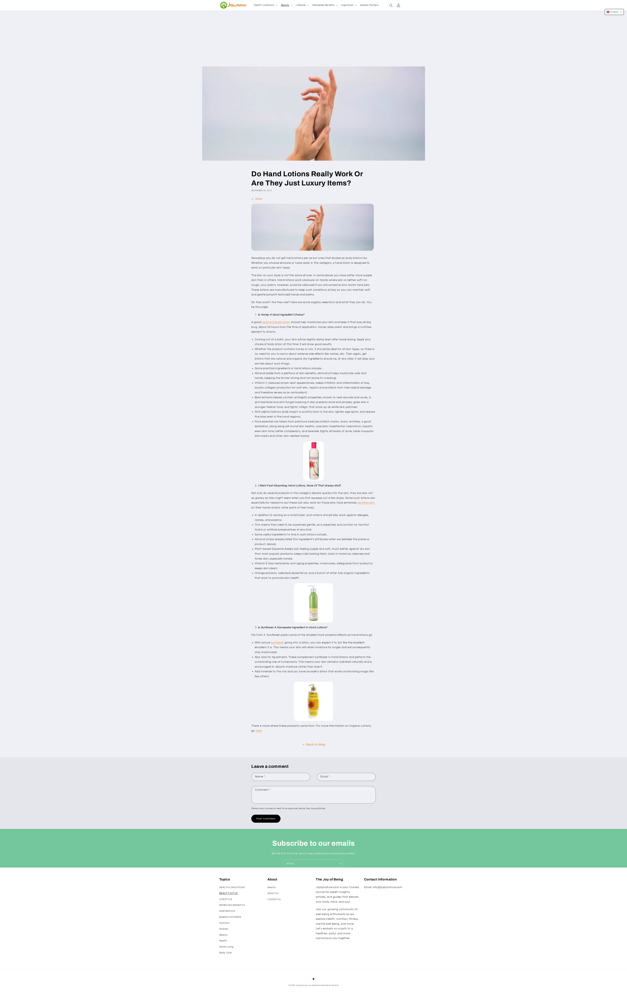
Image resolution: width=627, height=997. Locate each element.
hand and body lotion (276, 322)
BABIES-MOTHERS (230, 917)
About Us (272, 893)
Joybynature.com (304, 985)
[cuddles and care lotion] (313, 602)
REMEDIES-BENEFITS (232, 905)
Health (223, 941)
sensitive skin (366, 502)
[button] (265, 5)
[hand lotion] (313, 701)
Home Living (226, 947)
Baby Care (225, 952)
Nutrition (224, 923)
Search (271, 887)
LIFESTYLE (225, 899)
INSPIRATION (227, 911)
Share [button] (258, 199)
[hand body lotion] (313, 461)
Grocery (223, 929)
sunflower (277, 642)
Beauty (223, 935)
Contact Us (274, 899)
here (259, 730)
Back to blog (315, 744)
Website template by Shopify (325, 985)
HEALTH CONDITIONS (232, 887)
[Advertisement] (313, 42)
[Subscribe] (340, 864)
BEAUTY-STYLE (228, 893)
